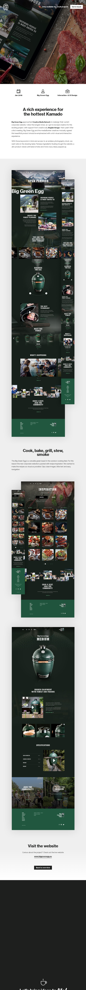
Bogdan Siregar (54, 128)
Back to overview (43, 868)
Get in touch (76, 7)
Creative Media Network (41, 122)
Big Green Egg (17, 122)
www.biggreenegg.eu (43, 856)
